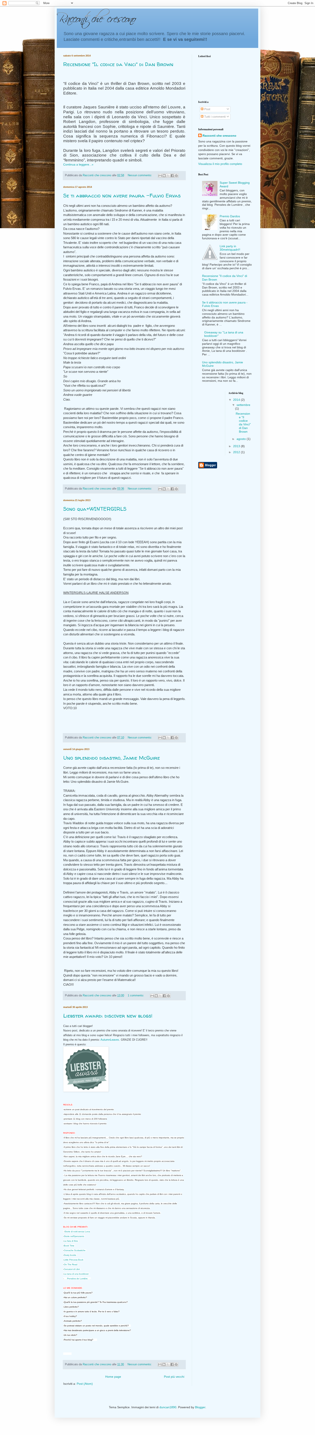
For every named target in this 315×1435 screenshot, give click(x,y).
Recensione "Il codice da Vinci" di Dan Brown (118, 64)
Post (206, 109)
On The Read (70, 1264)
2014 (237, 399)
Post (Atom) (85, 1383)
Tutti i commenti (214, 116)
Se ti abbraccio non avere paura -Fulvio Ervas (122, 195)
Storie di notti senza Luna (77, 1231)
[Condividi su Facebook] (172, 175)
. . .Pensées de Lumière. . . (77, 1278)
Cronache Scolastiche (75, 1250)
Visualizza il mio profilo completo (220, 164)
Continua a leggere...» (78, 164)
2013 (237, 446)
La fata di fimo (71, 1241)
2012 (237, 452)
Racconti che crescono (219, 135)
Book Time (69, 1245)
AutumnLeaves (109, 1039)
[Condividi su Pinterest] (176, 175)
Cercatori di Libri (72, 1269)
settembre (243, 405)
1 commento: (136, 995)
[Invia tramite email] (160, 175)
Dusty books (70, 1255)
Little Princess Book (73, 1260)
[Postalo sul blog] (164, 175)
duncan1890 (167, 1407)
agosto (242, 439)
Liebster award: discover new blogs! (108, 1015)
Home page (113, 1376)
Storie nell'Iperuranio (74, 1236)
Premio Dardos (230, 216)
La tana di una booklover (76, 1274)
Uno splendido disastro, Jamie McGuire (111, 757)
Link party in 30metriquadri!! (230, 247)
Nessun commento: (140, 175)
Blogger (200, 1407)
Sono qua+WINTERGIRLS (94, 508)
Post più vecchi (174, 1376)
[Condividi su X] (168, 175)
